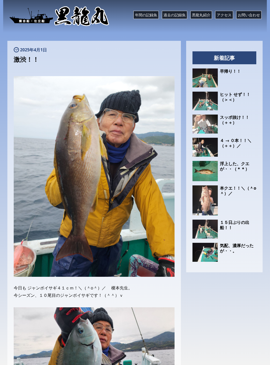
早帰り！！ (230, 71)
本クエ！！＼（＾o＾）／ (238, 190)
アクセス (224, 14)
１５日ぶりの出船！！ (234, 224)
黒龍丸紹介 (201, 14)
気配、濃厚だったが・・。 (237, 248)
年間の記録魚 (146, 14)
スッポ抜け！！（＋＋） (234, 119)
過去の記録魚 (174, 14)
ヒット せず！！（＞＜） (235, 96)
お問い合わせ (249, 14)
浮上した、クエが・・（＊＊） (234, 166)
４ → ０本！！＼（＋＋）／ (236, 143)
